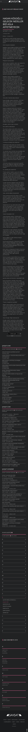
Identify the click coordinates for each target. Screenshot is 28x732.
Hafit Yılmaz (5, 492)
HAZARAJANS (14, 726)
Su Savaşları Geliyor (7, 478)
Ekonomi (4, 426)
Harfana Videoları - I (7, 390)
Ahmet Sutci (5, 650)
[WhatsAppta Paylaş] (20, 333)
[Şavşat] (14, 715)
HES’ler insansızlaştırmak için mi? (11, 352)
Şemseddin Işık (6, 604)
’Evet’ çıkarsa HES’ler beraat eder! (11, 421)
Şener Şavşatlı (6, 610)
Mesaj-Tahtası (14, 719)
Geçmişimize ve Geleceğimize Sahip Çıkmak (13, 519)
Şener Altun (6, 608)
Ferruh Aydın (5, 670)
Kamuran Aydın (5, 683)
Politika (4, 415)
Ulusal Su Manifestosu (8, 387)
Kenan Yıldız (5, 480)
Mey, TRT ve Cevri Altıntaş (8, 461)
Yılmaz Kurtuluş (6, 707)
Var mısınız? (5, 516)
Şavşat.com (7, 31)
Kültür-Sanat (22, 719)
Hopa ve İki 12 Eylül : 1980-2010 (10, 414)
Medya (14, 724)
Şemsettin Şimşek (7, 606)
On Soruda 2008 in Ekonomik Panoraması (13, 443)
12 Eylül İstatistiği (7, 428)
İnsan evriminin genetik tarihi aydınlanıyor (13, 436)
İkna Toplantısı (6, 502)
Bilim (3, 438)
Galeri (9, 719)
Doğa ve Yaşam (6, 419)
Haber (13, 721)
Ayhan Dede (4, 653)
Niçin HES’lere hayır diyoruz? (9, 490)
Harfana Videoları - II (7, 401)
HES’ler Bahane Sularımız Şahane (10, 499)
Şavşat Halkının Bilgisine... (9, 475)
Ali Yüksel (4, 476)
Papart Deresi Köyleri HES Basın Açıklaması (13, 447)
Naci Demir (5, 500)
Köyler (4, 719)
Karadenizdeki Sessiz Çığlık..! (9, 394)
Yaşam (3, 434)
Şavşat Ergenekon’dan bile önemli (11, 370)
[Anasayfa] (14, 1)
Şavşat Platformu (7, 397)
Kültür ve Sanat (6, 462)
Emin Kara (4, 660)
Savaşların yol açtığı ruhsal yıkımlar (12, 440)
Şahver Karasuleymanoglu (9, 600)
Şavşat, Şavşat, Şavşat (8, 384)
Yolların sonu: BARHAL (8, 454)
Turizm (17, 721)
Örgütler (22, 721)
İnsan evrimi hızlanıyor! (8, 457)
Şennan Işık (5, 612)
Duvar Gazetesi (6, 532)
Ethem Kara (5, 504)
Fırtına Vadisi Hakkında (8, 450)
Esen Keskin (4, 661)
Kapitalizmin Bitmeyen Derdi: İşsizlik (11, 424)
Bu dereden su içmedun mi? (9, 417)
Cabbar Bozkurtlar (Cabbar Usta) (11, 464)
